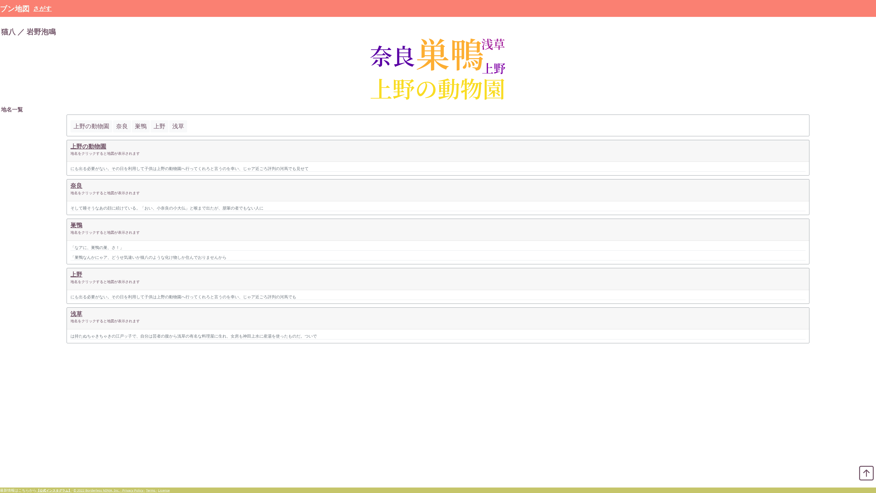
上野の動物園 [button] (91, 126)
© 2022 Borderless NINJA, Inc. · (97, 490)
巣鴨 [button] (141, 126)
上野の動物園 (88, 146)
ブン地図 (15, 8)
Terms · (151, 490)
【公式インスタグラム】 (54, 490)
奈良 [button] (122, 126)
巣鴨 (76, 225)
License (164, 490)
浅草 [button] (178, 126)
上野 (76, 274)
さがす (42, 8)
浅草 (76, 314)
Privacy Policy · (133, 490)
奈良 (76, 185)
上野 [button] (159, 126)
